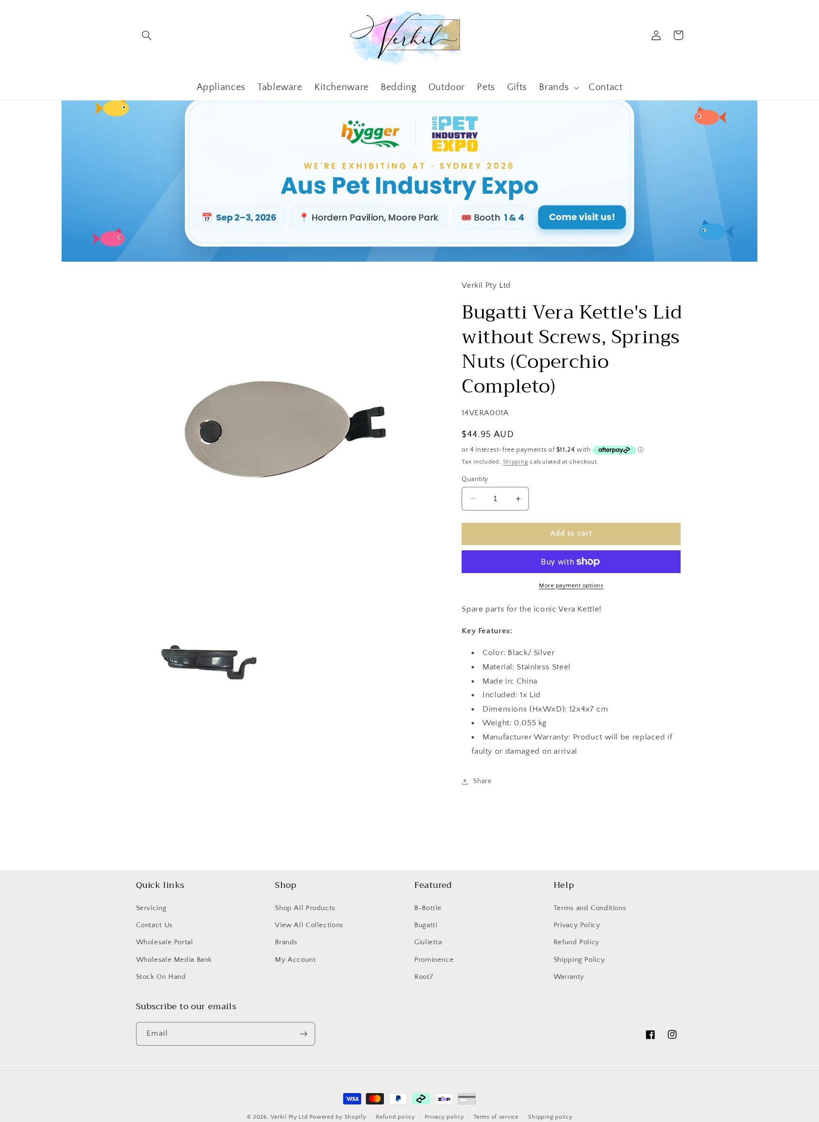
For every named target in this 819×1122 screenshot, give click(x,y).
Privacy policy (444, 1117)
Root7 (423, 977)
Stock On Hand (161, 977)
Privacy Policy (577, 925)
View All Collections (309, 925)
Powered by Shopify (337, 1117)
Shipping (515, 461)
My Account (295, 960)
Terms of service (496, 1117)
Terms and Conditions (590, 908)
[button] (147, 35)
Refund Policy (577, 942)
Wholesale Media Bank (174, 960)
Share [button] (482, 781)
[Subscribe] (303, 1033)
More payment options (571, 585)
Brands (286, 942)
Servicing (151, 908)
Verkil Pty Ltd (289, 1117)
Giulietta (428, 942)
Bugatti (425, 925)
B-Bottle (428, 908)
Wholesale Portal (164, 942)
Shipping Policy (579, 960)
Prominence (434, 960)
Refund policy (395, 1117)
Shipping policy (550, 1117)
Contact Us (154, 925)
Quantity (475, 479)
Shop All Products (305, 908)
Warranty (569, 977)
